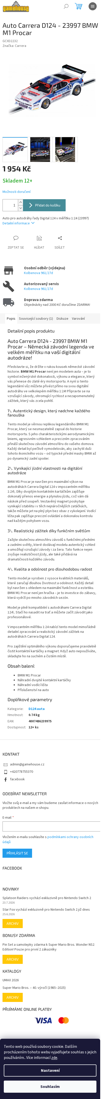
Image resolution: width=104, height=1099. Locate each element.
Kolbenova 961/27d (38, 273)
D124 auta (37, 708)
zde (54, 1057)
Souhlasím (50, 1086)
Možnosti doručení (17, 192)
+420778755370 (21, 771)
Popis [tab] (11, 318)
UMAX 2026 (11, 980)
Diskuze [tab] (62, 318)
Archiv (13, 923)
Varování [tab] (78, 318)
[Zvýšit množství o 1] (20, 202)
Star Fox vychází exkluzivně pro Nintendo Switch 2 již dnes (46, 909)
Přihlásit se (17, 853)
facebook (17, 779)
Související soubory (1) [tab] (36, 318)
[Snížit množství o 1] (20, 208)
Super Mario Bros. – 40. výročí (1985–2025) (34, 988)
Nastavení (50, 1070)
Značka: (14, 45)
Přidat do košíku (47, 205)
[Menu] (93, 6)
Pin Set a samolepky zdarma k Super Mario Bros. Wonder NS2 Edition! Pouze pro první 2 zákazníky (48, 947)
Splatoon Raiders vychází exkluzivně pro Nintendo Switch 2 (47, 898)
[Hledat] (66, 6)
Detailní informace (16, 223)
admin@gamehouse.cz (27, 764)
